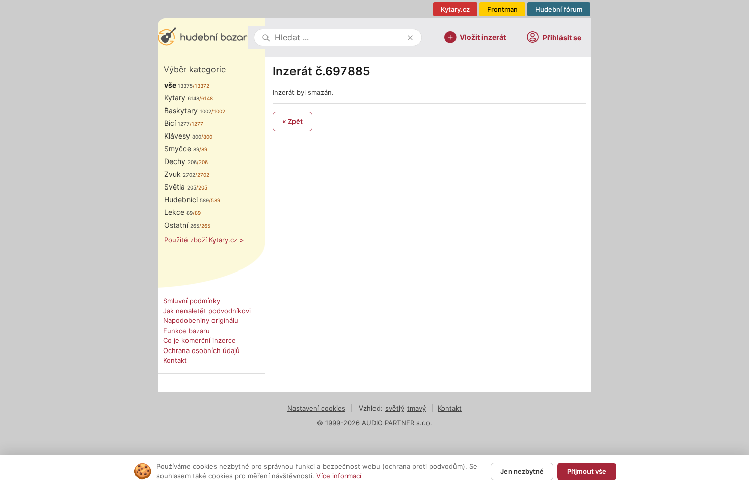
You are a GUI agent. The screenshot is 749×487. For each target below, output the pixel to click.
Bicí (177, 123)
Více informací (338, 476)
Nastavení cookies (316, 408)
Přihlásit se (562, 37)
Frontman (502, 9)
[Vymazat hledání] (410, 38)
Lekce (178, 212)
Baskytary (187, 110)
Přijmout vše (586, 471)
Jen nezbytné (522, 471)
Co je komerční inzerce (199, 340)
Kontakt (175, 360)
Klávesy (182, 135)
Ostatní (181, 225)
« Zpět (292, 121)
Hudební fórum (558, 9)
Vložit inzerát (483, 36)
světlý (394, 408)
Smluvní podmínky (191, 300)
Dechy (180, 161)
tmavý (416, 408)
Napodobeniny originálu (200, 320)
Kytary (181, 97)
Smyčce (181, 148)
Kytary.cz (455, 9)
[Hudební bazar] (203, 37)
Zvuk (179, 174)
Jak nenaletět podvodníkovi (207, 311)
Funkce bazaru (186, 331)
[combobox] (339, 37)
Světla (180, 186)
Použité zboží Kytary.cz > (204, 240)
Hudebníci (186, 199)
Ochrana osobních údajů (201, 350)
